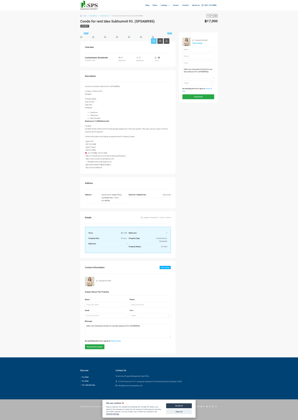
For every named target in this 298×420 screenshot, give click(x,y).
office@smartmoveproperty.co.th (130, 386)
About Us (196, 5)
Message (88, 321)
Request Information (95, 347)
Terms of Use (116, 341)
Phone (132, 299)
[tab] (154, 41)
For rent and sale (88, 385)
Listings (164, 5)
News (155, 5)
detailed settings (112, 414)
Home (85, 16)
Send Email (198, 97)
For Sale (85, 381)
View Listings (165, 267)
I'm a (131, 310)
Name (87, 299)
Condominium (104, 16)
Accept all (179, 406)
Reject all (179, 412)
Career (176, 5)
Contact (185, 5)
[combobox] (150, 315)
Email (87, 310)
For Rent (84, 26)
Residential (93, 16)
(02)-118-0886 (210, 5)
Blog (147, 5)
